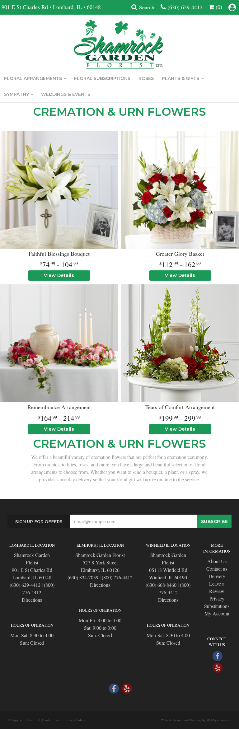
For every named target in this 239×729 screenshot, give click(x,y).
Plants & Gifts (180, 78)
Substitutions (216, 606)
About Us (217, 561)
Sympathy (16, 94)
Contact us (216, 568)
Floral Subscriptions (102, 78)
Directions (32, 599)
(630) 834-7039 (83, 577)
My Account (216, 613)
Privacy (216, 598)
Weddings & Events (65, 94)
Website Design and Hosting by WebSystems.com (196, 719)
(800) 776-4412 (38, 589)
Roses (146, 78)
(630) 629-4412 (185, 7)
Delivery (217, 576)
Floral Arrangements (33, 78)
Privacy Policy (74, 719)
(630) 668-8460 (161, 585)
